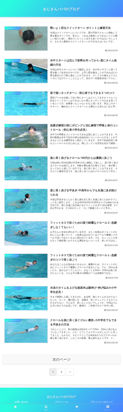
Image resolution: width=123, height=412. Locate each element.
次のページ (62, 359)
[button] (113, 406)
